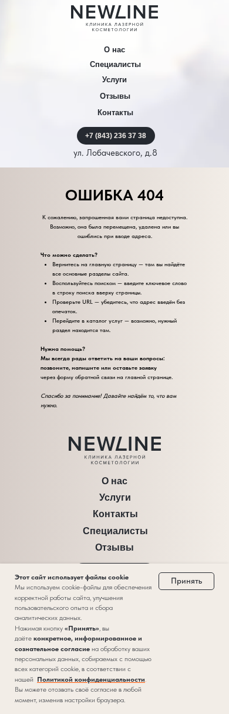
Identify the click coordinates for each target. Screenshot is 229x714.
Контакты (115, 112)
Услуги (114, 79)
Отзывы (115, 96)
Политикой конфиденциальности (91, 679)
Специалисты (115, 64)
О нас (114, 49)
